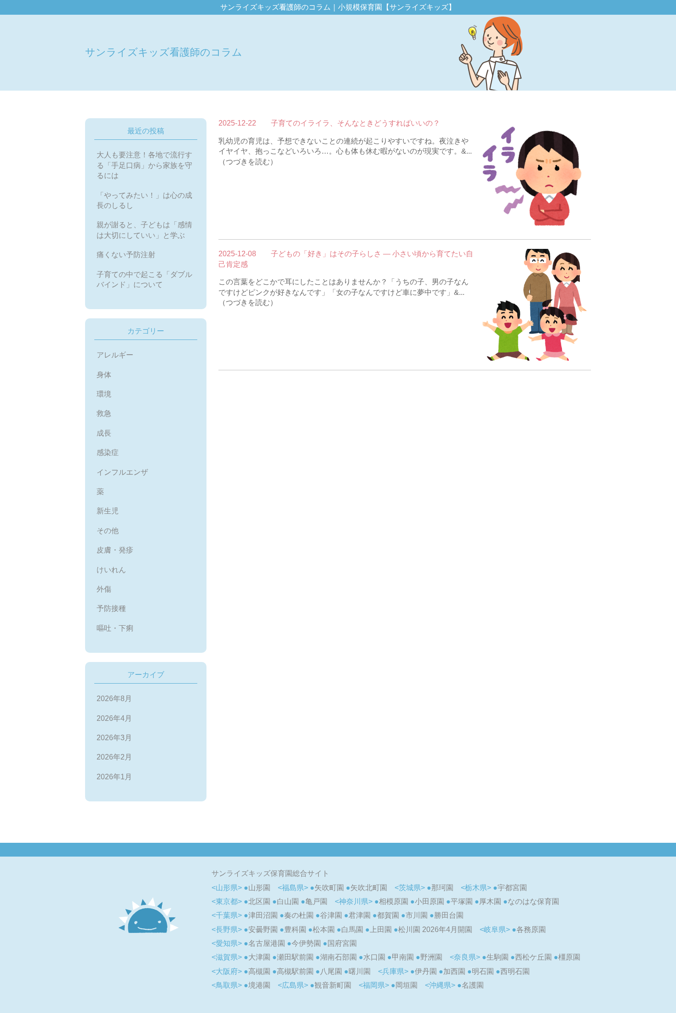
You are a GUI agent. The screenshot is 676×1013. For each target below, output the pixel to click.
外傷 (104, 589)
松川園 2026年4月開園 (435, 929)
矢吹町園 (329, 888)
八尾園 (331, 971)
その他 (108, 531)
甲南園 (403, 957)
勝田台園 (449, 915)
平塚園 (462, 901)
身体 (104, 375)
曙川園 (360, 971)
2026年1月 (114, 777)
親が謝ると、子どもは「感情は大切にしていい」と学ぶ (144, 230)
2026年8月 (114, 698)
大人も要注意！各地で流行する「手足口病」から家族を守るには (144, 165)
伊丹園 (426, 971)
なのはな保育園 (533, 901)
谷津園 (331, 915)
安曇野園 (263, 929)
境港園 (259, 985)
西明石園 (515, 971)
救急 (104, 413)
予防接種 (111, 608)
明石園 (483, 971)
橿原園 (569, 957)
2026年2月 (114, 757)
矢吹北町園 (368, 888)
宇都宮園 (512, 888)
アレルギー (115, 355)
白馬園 (352, 929)
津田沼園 (263, 915)
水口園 (374, 957)
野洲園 (431, 957)
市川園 (417, 915)
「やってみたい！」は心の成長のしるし (144, 200)
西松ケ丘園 (533, 957)
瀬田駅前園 (295, 957)
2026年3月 (114, 738)
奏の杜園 (299, 915)
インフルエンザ (122, 472)
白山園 (288, 901)
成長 (104, 433)
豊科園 (295, 929)
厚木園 (490, 901)
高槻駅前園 (295, 971)
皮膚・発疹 (115, 550)
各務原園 (531, 929)
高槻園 (259, 971)
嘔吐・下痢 (115, 628)
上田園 (381, 929)
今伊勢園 (306, 943)
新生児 (108, 511)
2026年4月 (114, 718)
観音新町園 (333, 985)
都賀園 (388, 915)
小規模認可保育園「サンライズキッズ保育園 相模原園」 (148, 915)
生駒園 (498, 957)
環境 (104, 394)
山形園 (259, 888)
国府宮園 (342, 943)
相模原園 (393, 901)
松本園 (324, 929)
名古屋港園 (266, 943)
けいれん (111, 570)
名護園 (473, 985)
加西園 (454, 971)
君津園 (360, 915)
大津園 (259, 957)
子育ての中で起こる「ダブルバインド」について (144, 279)
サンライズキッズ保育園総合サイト (270, 873)
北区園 (259, 901)
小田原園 (429, 901)
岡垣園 (406, 985)
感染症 (108, 452)
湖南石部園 (338, 957)
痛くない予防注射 (126, 255)
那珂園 (442, 888)
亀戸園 (316, 901)
